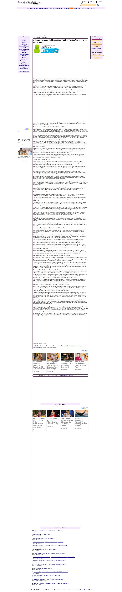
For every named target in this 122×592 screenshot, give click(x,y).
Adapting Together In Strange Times (42, 534)
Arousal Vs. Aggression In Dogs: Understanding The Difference (49, 579)
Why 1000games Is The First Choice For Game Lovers (47, 575)
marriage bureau (67, 346)
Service (24, 52)
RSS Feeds (66, 8)
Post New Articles (85, 8)
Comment (43, 47)
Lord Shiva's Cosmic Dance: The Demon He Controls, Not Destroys (50, 564)
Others (24, 57)
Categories (49, 8)
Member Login (77, 8)
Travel (24, 47)
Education (24, 44)
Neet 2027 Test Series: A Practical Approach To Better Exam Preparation (50, 545)
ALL (33, 37)
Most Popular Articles (41, 8)
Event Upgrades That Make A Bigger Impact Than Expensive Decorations (51, 583)
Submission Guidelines (57, 8)
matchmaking (36, 347)
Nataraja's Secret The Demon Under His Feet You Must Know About (49, 560)
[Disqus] (60, 456)
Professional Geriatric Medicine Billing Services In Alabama (47, 530)
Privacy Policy (78, 589)
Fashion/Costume (24, 68)
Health (24, 42)
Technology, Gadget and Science (24, 50)
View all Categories (24, 71)
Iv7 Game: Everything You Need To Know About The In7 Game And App (51, 572)
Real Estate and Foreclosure (24, 61)
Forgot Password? (96, 48)
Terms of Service (88, 589)
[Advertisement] (61, 22)
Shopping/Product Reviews (24, 55)
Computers (24, 64)
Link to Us (92, 8)
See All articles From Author (66, 375)
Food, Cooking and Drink (24, 66)
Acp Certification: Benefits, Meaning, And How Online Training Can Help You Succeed (54, 557)
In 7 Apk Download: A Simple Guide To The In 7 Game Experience (49, 553)
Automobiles (24, 59)
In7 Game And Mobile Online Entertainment (43, 538)
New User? (97, 50)
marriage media (75, 346)
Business (24, 38)
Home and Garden (24, 46)
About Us (92, 1)
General (38, 37)
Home (84, 1)
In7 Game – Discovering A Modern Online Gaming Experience (48, 542)
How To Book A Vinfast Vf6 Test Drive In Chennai (45, 549)
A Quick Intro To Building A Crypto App (43, 568)
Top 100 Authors (31, 8)
